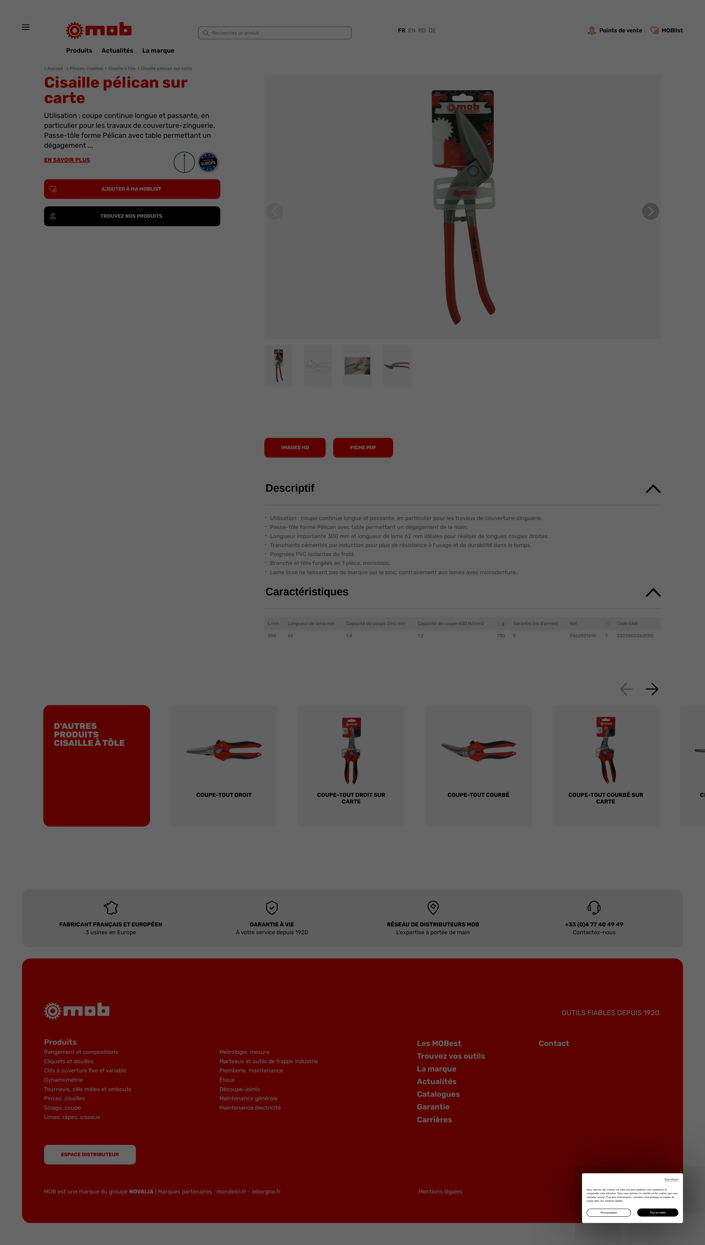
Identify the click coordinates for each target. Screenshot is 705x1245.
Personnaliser (609, 1212)
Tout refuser (671, 1179)
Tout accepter (658, 1212)
